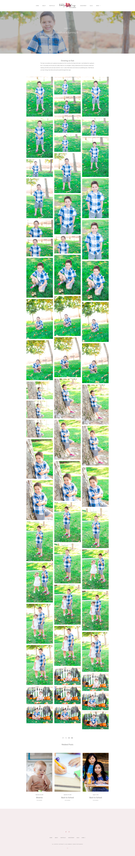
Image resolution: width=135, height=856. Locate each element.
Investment (83, 5)
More (97, 5)
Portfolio (52, 5)
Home (37, 5)
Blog (91, 5)
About (44, 5)
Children (67, 36)
